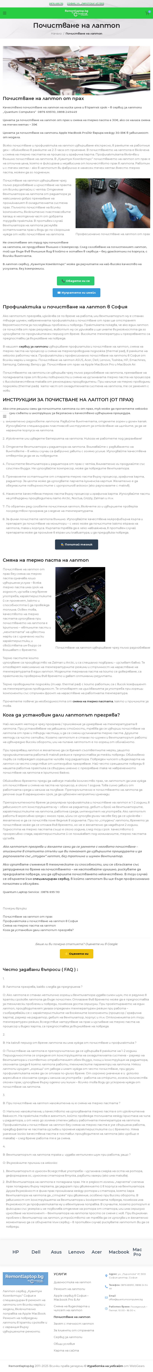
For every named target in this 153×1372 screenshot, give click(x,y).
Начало (56, 33)
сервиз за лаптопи (33, 346)
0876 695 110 (56, 3)
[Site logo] (76, 13)
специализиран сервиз (51, 879)
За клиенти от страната (74, 1330)
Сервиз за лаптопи (68, 1337)
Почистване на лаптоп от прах (27, 916)
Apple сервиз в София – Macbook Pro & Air (71, 1297)
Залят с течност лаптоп (74, 1323)
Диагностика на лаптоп (72, 1282)
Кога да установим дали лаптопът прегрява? (38, 930)
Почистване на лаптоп (72, 1317)
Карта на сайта (66, 1350)
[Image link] (25, 1278)
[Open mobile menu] (4, 13)
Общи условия (64, 1344)
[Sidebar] (4, 416)
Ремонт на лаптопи (69, 1289)
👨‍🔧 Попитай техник (77, 544)
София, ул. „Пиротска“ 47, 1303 (85, 3)
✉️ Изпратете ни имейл (76, 292)
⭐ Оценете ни (76, 953)
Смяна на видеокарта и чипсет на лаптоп (72, 1308)
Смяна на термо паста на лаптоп (29, 925)
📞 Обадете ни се (76, 281)
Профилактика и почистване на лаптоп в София (40, 921)
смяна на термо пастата (93, 701)
